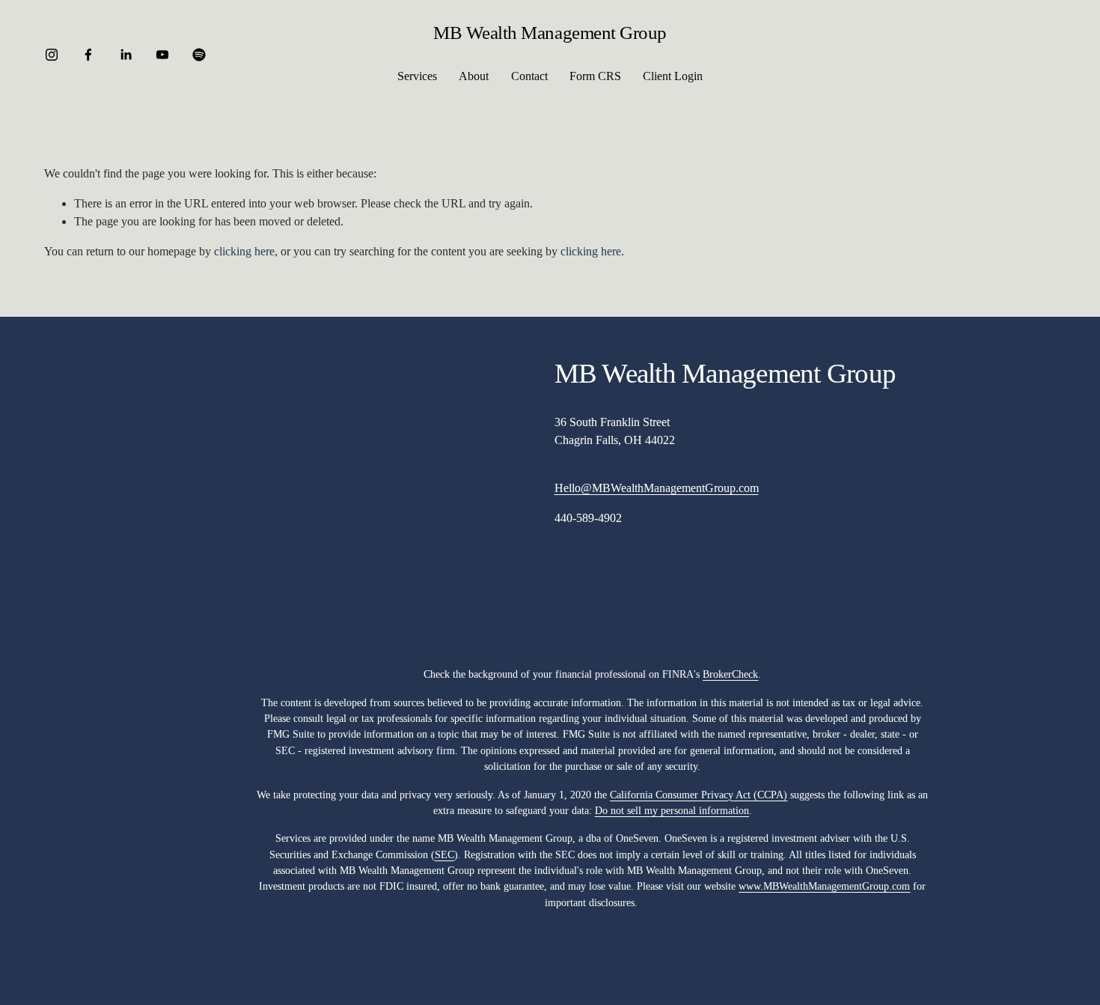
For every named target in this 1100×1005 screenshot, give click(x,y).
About (474, 76)
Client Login (673, 76)
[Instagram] (51, 54)
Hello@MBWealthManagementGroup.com (656, 488)
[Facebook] (88, 54)
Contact (529, 76)
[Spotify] (199, 54)
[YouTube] (162, 54)
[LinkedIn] (125, 54)
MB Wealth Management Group (549, 32)
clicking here (244, 251)
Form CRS (595, 76)
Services (417, 76)
